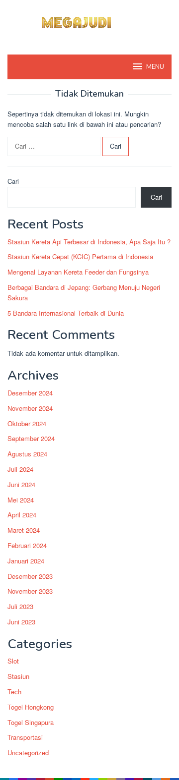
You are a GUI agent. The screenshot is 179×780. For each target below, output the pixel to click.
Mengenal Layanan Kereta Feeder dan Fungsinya (78, 272)
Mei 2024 (20, 499)
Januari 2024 (25, 560)
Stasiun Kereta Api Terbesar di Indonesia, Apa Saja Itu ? (89, 241)
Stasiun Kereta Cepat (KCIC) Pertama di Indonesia (80, 256)
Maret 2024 (23, 530)
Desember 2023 (30, 576)
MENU (155, 66)
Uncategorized (28, 752)
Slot (13, 661)
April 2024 (21, 514)
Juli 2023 (20, 606)
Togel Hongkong (30, 707)
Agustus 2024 (27, 453)
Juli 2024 (20, 469)
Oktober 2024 (26, 423)
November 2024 (30, 408)
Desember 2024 (30, 392)
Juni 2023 (21, 621)
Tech (14, 691)
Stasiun (18, 676)
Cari (13, 181)
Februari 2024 (27, 545)
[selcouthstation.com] (89, 21)
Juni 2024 (21, 484)
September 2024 (31, 438)
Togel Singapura (30, 722)
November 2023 (30, 591)
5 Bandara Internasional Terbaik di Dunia (65, 313)
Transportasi (25, 737)
